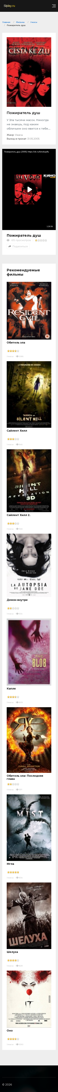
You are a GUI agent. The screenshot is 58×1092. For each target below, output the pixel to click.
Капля (11, 688)
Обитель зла (16, 342)
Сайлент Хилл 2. (18, 515)
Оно (10, 1030)
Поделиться (20, 246)
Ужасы (10, 356)
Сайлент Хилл (17, 430)
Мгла (10, 864)
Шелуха (12, 952)
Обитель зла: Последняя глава (25, 777)
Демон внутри (17, 600)
